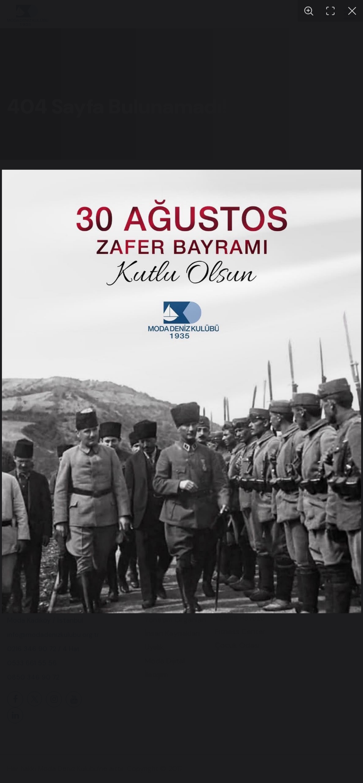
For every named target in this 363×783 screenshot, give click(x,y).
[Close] (352, 11)
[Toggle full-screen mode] (330, 11)
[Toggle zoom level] (309, 11)
